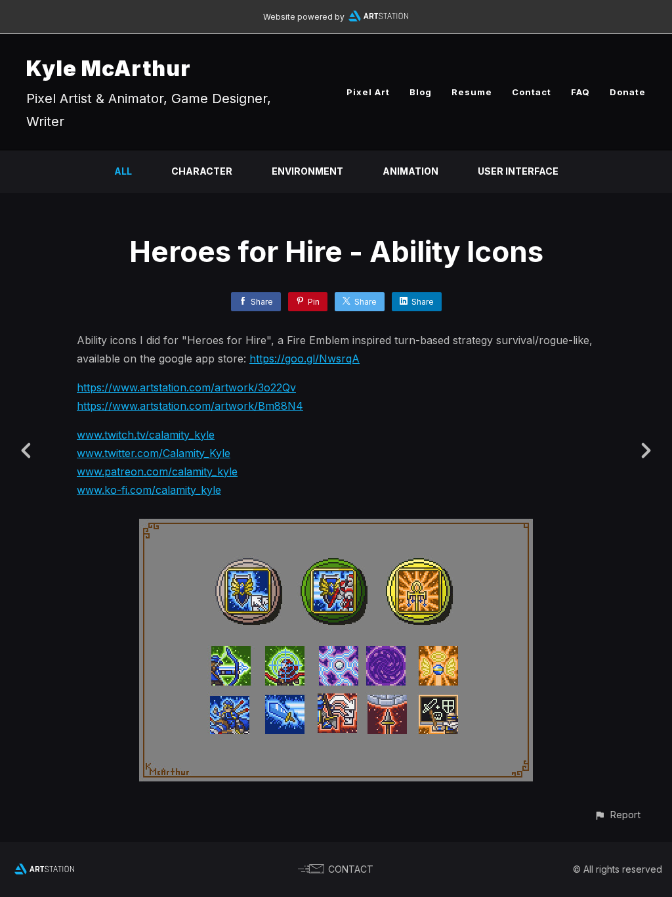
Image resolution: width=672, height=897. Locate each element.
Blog (421, 92)
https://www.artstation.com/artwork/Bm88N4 (190, 405)
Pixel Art (368, 92)
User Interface (518, 171)
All (123, 171)
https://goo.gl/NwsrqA (304, 358)
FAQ (580, 92)
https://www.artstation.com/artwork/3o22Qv (186, 387)
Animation (410, 171)
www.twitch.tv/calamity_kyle (146, 434)
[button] (617, 814)
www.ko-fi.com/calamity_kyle (149, 489)
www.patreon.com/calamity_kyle (157, 471)
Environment (307, 171)
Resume (472, 92)
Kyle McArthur (108, 68)
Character (201, 171)
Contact (531, 92)
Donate (628, 92)
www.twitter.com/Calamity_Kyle (153, 453)
